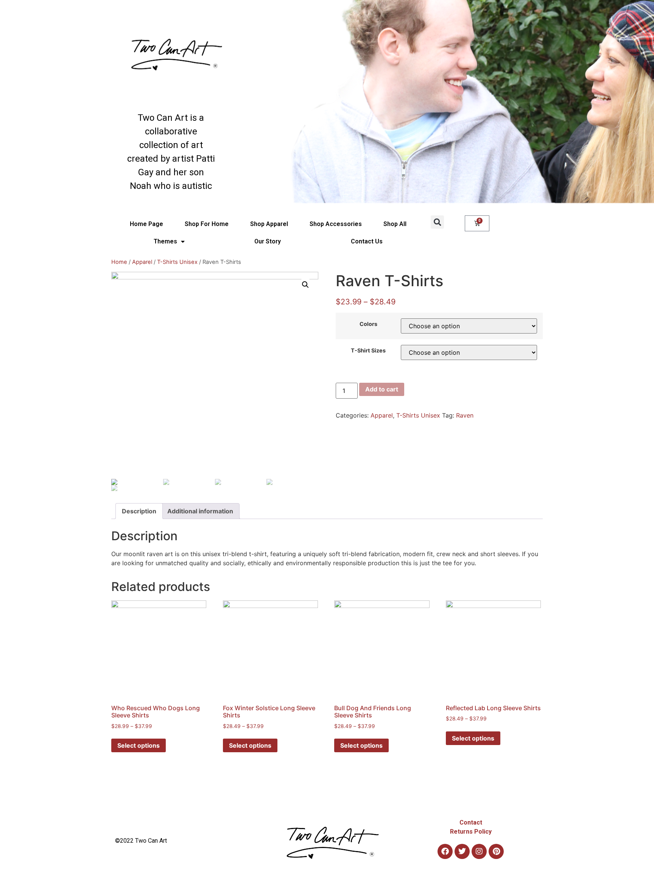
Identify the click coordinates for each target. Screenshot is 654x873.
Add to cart (381, 389)
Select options (138, 745)
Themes (165, 241)
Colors (368, 324)
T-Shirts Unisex (177, 262)
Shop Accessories (336, 224)
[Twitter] (462, 851)
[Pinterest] (496, 851)
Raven (464, 415)
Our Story (267, 241)
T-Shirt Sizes (368, 350)
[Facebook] (445, 851)
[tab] (139, 511)
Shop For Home (207, 224)
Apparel (142, 262)
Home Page (146, 224)
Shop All (394, 224)
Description (139, 511)
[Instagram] (479, 851)
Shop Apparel (269, 224)
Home (119, 262)
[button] (437, 222)
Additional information (200, 511)
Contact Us (367, 241)
